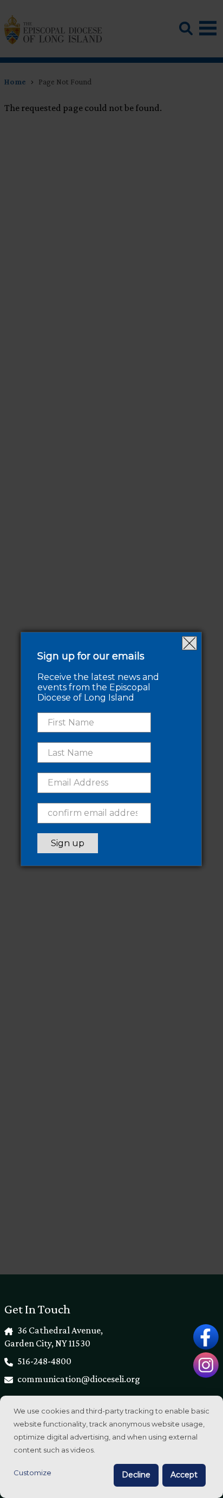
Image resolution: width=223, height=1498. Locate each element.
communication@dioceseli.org (78, 1378)
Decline (136, 1475)
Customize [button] (32, 1472)
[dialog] (111, 1447)
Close (189, 643)
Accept (184, 1475)
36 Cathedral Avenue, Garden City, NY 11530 (53, 1337)
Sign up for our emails (91, 656)
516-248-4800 (43, 1361)
